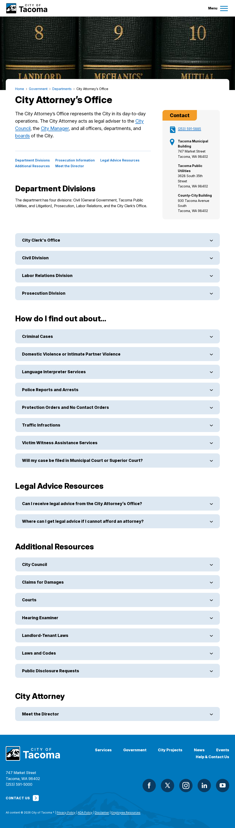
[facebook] (149, 785)
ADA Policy (85, 812)
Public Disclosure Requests (50, 670)
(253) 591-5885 (189, 129)
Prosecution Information (75, 160)
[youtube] (222, 785)
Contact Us (18, 798)
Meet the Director (69, 166)
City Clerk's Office (41, 240)
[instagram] (186, 785)
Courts (29, 599)
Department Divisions (32, 160)
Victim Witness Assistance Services (60, 442)
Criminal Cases (37, 336)
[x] (167, 785)
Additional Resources (32, 166)
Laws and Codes (39, 653)
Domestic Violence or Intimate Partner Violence (71, 354)
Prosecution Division (43, 293)
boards (22, 135)
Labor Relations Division (47, 275)
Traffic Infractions (41, 425)
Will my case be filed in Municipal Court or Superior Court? (83, 460)
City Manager (55, 128)
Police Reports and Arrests (50, 389)
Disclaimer (102, 812)
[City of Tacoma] (26, 8)
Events (222, 750)
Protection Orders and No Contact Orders (65, 407)
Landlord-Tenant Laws (45, 635)
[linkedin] (204, 785)
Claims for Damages (43, 582)
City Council (34, 564)
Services (103, 750)
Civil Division (35, 257)
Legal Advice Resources (120, 160)
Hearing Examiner (40, 617)
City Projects (170, 750)
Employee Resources (125, 812)
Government (134, 750)
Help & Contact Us (212, 757)
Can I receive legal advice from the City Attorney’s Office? (82, 503)
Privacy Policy (66, 812)
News (199, 750)
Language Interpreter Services (54, 371)
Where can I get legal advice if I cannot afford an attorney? (83, 521)
